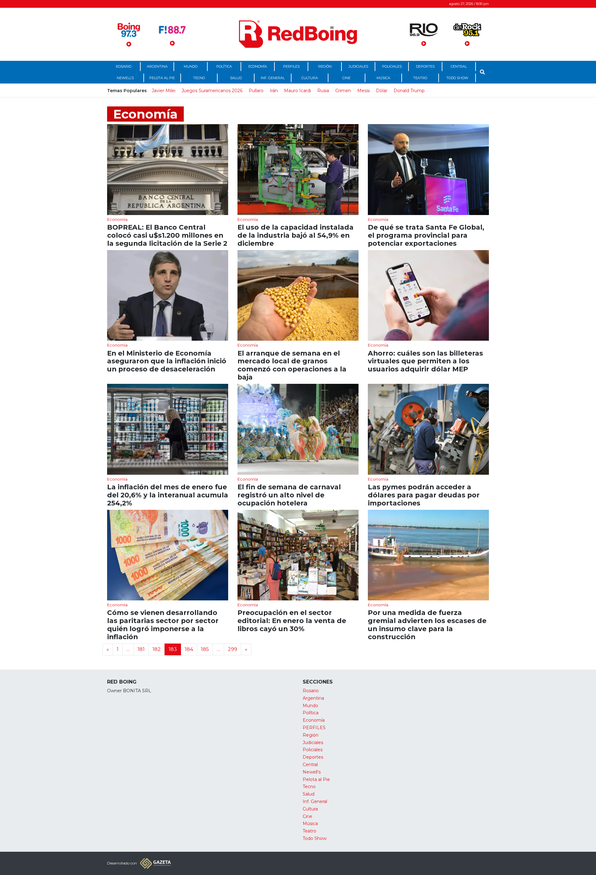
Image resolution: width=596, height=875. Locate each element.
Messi (363, 90)
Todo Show (457, 78)
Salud (236, 78)
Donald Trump (409, 90)
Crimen (343, 90)
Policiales (392, 66)
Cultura (309, 78)
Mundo (190, 66)
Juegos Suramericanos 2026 (212, 90)
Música (383, 78)
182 (156, 649)
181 (141, 649)
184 (189, 649)
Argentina (157, 66)
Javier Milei (163, 90)
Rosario (123, 66)
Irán (274, 90)
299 (232, 649)
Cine (346, 78)
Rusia (323, 90)
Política (224, 66)
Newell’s (125, 78)
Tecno (199, 78)
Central (459, 66)
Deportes (425, 66)
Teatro (420, 78)
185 (205, 649)
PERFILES (291, 66)
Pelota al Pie (162, 78)
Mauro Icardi (297, 90)
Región (325, 66)
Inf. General (273, 78)
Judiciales (358, 66)
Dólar (381, 90)
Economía (257, 66)
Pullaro (256, 90)
